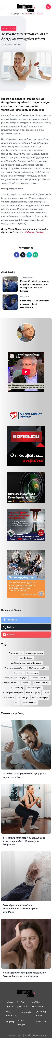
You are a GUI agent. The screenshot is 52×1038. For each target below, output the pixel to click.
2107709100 (37, 13)
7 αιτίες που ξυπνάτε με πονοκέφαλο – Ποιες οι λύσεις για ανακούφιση (24, 974)
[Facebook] (26, 620)
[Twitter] (26, 627)
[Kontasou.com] (26, 7)
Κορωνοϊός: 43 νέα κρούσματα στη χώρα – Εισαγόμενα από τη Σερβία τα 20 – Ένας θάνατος (34, 286)
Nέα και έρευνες (9, 28)
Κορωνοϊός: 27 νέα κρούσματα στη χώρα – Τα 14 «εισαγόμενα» (34, 304)
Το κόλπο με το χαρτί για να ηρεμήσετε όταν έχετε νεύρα (24, 775)
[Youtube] (26, 635)
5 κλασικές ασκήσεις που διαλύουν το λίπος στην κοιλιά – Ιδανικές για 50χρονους (24, 841)
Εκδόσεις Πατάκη (34, 232)
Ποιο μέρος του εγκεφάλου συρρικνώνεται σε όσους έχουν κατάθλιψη (20, 908)
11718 (26, 13)
